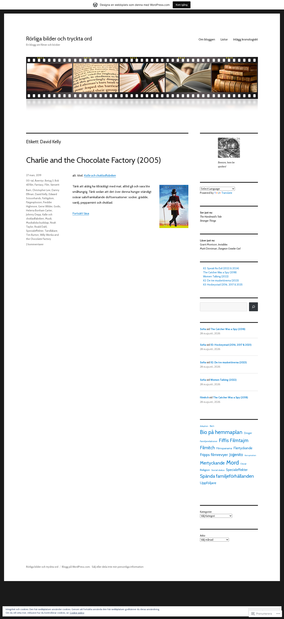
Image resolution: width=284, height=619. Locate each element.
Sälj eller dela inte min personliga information (118, 566)
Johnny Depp (33, 214)
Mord (232, 462)
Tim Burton (32, 234)
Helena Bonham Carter (39, 210)
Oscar (243, 463)
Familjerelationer (208, 441)
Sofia (203, 329)
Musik (48, 218)
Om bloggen (207, 39)
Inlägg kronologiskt (245, 39)
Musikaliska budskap (37, 222)
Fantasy (39, 184)
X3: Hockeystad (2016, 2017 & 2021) (222, 284)
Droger (248, 433)
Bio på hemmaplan (221, 432)
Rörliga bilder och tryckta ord (59, 38)
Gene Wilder (45, 206)
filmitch (204, 397)
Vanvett (54, 184)
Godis (57, 206)
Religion (205, 470)
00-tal (30, 180)
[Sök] (253, 306)
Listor (224, 39)
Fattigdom (48, 198)
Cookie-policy (77, 612)
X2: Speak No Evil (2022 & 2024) (221, 268)
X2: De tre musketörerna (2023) (221, 280)
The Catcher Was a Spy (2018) (220, 272)
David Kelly (41, 194)
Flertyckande (243, 448)
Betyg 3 (49, 180)
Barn (28, 190)
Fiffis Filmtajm (233, 440)
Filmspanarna (224, 448)
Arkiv (202, 535)
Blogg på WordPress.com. (76, 566)
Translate (226, 192)
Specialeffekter (34, 230)
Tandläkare (51, 230)
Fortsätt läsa (80, 213)
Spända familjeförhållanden (227, 476)
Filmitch (207, 447)
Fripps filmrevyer (214, 454)
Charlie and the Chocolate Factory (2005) (93, 160)
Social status (217, 470)
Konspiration (250, 455)
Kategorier (206, 511)
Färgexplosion (34, 202)
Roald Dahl (40, 226)
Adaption (204, 426)
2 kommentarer (34, 244)
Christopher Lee (41, 190)
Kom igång (181, 4)
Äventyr (39, 180)
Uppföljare (208, 483)
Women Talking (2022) (216, 276)
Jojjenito (236, 454)
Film (47, 184)
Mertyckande (212, 463)
